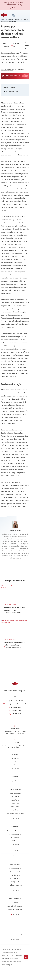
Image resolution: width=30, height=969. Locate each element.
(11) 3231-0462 (16, 710)
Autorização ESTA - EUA (15, 885)
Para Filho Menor (15, 875)
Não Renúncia (15, 837)
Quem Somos (15, 758)
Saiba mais (15, 8)
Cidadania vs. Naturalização (15, 813)
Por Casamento (15, 878)
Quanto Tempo (15, 800)
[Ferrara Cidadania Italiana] (4, 15)
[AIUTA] (16, 15)
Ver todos (16, 818)
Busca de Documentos (15, 909)
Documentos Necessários (15, 831)
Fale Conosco (15, 768)
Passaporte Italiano (15, 834)
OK (26, 957)
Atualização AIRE (15, 872)
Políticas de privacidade (15, 935)
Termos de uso (15, 939)
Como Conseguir (15, 797)
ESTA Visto (15, 841)
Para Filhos (15, 810)
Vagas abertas (15, 781)
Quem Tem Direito (15, 793)
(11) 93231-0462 (16, 707)
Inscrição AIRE (15, 882)
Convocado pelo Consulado (15, 906)
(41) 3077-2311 (16, 714)
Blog (15, 761)
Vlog (15, 765)
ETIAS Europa (15, 844)
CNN (15, 847)
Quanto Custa (15, 803)
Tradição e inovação (12, 91)
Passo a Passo (15, 807)
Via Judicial (15, 903)
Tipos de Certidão (15, 851)
